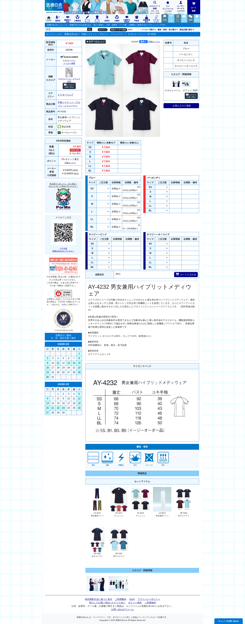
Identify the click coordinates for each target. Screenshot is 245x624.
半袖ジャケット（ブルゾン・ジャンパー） (102, 34)
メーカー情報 (69, 63)
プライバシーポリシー (149, 599)
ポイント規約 (135, 602)
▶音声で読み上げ (95, 41)
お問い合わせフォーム (122, 609)
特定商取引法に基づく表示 (98, 599)
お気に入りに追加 (182, 105)
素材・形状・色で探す (167, 30)
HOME (49, 20)
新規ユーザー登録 (118, 30)
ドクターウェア (65, 95)
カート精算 (194, 9)
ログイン (102, 30)
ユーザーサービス (181, 9)
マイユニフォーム (167, 9)
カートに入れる (188, 274)
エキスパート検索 (154, 9)
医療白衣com (71, 34)
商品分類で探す (186, 30)
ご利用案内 (120, 599)
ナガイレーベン (136, 34)
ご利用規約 (150, 602)
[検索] (89, 29)
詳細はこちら (70, 163)
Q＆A (132, 599)
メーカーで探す (147, 30)
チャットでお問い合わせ (228, 621)
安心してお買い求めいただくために (107, 602)
